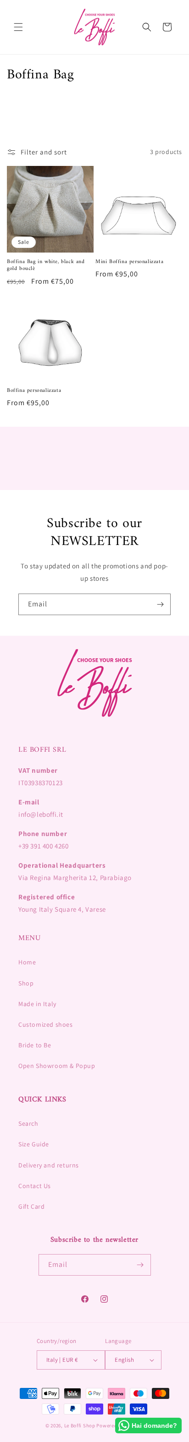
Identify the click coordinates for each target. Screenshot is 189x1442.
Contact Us (34, 1186)
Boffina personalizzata (34, 391)
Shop (25, 983)
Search (28, 1123)
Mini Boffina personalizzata (129, 262)
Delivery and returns (48, 1165)
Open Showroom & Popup (56, 1066)
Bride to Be (34, 1045)
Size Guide (33, 1144)
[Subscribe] (160, 604)
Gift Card (31, 1206)
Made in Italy (37, 1004)
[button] (18, 27)
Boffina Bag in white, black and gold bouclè (46, 266)
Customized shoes (45, 1024)
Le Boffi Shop (79, 1425)
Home (27, 962)
